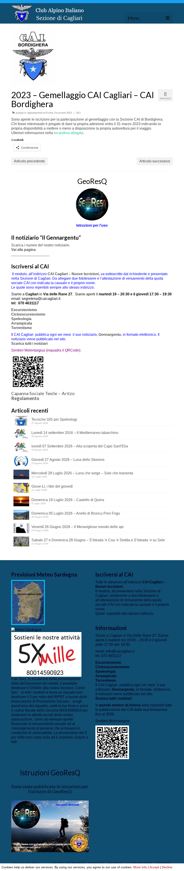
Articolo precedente (29, 161)
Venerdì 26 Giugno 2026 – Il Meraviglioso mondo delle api (77, 527)
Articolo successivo (154, 161)
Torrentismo (21, 328)
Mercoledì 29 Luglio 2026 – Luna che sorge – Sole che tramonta (82, 473)
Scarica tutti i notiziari (29, 343)
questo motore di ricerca (120, 705)
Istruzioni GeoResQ (50, 772)
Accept (154, 867)
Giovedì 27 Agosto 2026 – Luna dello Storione (68, 460)
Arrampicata (21, 323)
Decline (167, 867)
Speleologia (21, 319)
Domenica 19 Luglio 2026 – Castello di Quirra (67, 500)
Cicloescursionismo (28, 314)
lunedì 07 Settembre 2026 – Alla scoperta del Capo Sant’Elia (79, 446)
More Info (140, 867)
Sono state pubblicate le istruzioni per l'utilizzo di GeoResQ (49, 789)
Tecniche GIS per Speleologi (54, 419)
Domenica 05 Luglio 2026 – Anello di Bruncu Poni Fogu (75, 513)
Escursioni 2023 (63, 112)
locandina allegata (68, 133)
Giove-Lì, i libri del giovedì (52, 486)
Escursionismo (24, 310)
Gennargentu (110, 334)
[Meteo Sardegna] (26, 629)
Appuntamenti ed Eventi (40, 112)
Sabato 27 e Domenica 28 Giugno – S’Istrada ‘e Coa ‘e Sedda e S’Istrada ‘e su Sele (98, 540)
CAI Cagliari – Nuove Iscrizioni (73, 274)
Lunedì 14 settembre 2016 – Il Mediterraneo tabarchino (74, 433)
